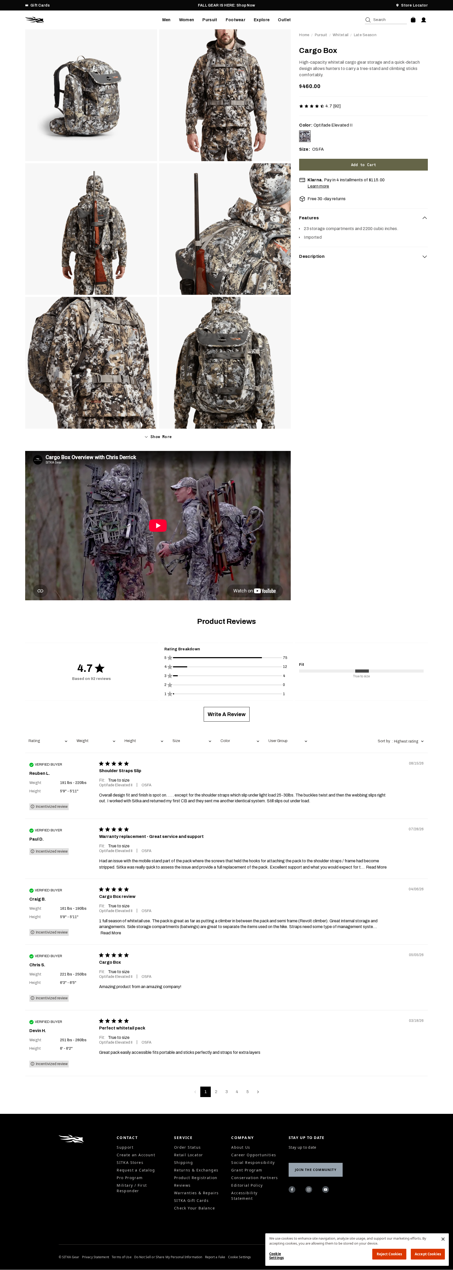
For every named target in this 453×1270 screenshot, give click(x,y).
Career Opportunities (253, 1154)
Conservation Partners (254, 1177)
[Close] (443, 1239)
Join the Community (315, 1170)
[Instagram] (309, 1190)
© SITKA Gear (69, 1257)
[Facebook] (293, 1190)
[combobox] (48, 741)
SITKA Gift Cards (191, 1200)
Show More (161, 436)
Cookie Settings (239, 1257)
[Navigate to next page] (258, 1092)
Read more (376, 867)
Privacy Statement (95, 1257)
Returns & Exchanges (196, 1170)
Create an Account (136, 1154)
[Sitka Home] (93, 20)
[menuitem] (166, 20)
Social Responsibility (253, 1162)
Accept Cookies (428, 1254)
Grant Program (246, 1170)
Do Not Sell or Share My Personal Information (168, 1257)
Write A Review (227, 714)
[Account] (423, 20)
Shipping (183, 1162)
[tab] (363, 218)
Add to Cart (363, 164)
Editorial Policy (247, 1185)
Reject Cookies (389, 1254)
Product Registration (196, 1177)
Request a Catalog (136, 1170)
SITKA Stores (130, 1162)
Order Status (187, 1147)
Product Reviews (226, 621)
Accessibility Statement (244, 1195)
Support (125, 1147)
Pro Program (130, 1177)
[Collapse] (425, 218)
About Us (240, 1147)
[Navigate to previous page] (195, 1092)
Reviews (182, 1185)
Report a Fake (215, 1257)
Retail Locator (188, 1154)
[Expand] (425, 256)
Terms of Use (121, 1257)
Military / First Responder (132, 1188)
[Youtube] (326, 1190)
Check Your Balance (194, 1208)
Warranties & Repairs (196, 1192)
